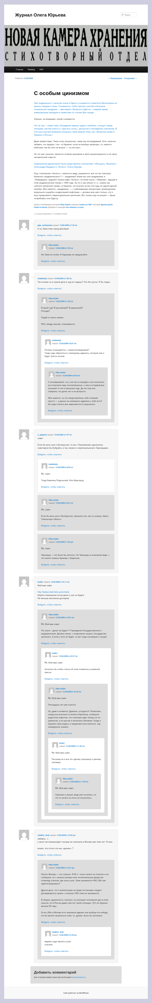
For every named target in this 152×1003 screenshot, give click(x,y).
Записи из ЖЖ (85, 204)
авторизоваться (79, 977)
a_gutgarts (42, 434)
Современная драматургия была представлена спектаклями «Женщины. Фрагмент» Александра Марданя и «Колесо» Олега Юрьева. (75, 165)
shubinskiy (42, 278)
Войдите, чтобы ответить (50, 235)
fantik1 (40, 582)
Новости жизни (40, 207)
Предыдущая (115, 78)
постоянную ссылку (75, 207)
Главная (19, 69)
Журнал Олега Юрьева (40, 14)
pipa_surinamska (45, 225)
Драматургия (107, 204)
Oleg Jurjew (65, 204)
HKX (41, 69)
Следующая (130, 78)
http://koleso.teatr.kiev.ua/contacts (53, 591)
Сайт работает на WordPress (76, 993)
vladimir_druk (43, 835)
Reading (31, 69)
